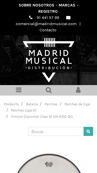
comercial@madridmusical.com (46, 23)
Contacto (48, 29)
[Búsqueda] (88, 131)
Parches (51, 104)
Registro (48, 11)
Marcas (67, 5)
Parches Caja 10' (23, 110)
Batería (32, 104)
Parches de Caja (77, 104)
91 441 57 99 (48, 17)
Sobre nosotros (36, 5)
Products (11, 104)
